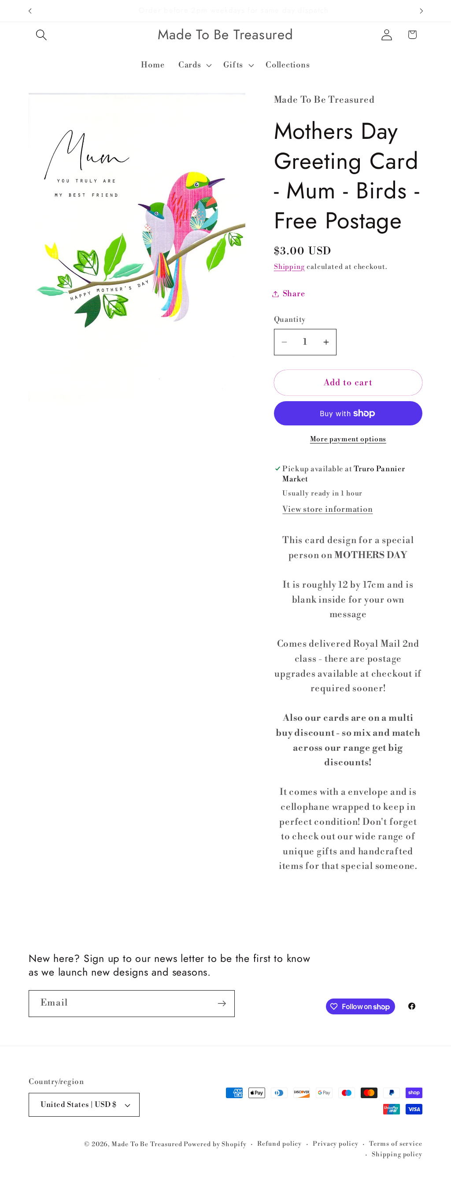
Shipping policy (397, 1155)
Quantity (290, 319)
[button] (41, 34)
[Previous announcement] (30, 11)
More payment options (348, 439)
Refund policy (279, 1144)
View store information (327, 509)
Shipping (289, 267)
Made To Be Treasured (146, 1144)
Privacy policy (336, 1144)
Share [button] (294, 294)
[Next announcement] (421, 11)
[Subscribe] (221, 1003)
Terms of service (395, 1144)
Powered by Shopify (215, 1144)
